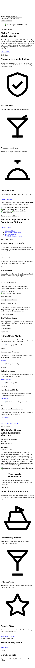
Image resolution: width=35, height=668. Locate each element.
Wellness (4, 360)
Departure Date (5, 18)
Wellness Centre (11, 300)
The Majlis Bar (13, 236)
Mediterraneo (13, 232)
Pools (3, 300)
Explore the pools (7, 314)
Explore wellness (7, 328)
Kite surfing (5, 398)
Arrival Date (4, 16)
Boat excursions (6, 379)
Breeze (11, 234)
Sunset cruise (5, 417)
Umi (10, 231)
